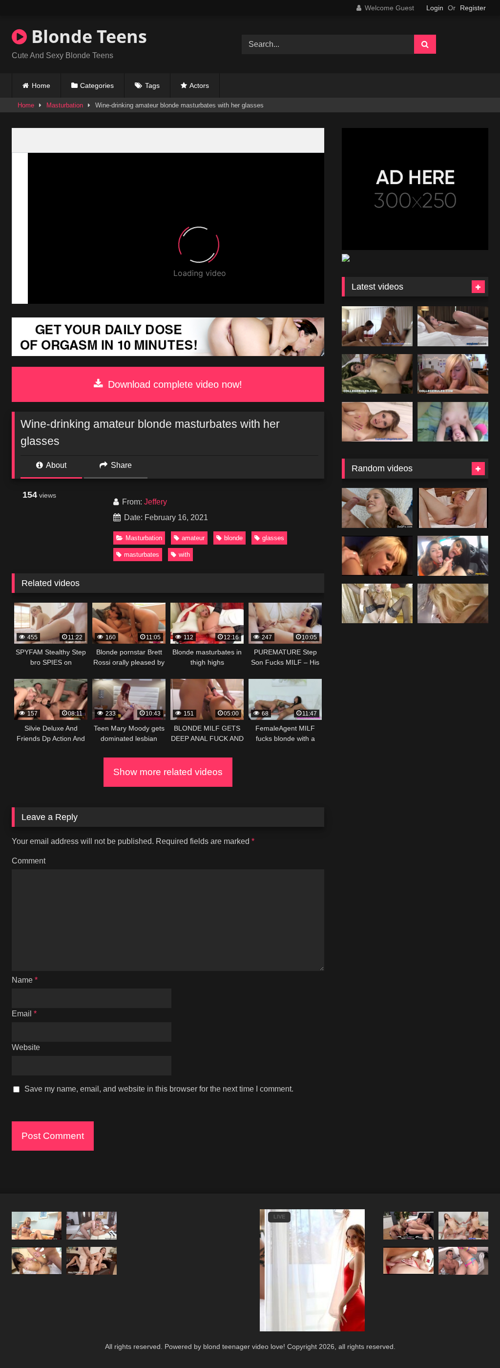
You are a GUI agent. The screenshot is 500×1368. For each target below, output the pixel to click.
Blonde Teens (87, 36)
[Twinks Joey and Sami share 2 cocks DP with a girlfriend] (463, 1226)
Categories (97, 85)
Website (26, 1047)
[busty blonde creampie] (408, 1261)
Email (24, 1014)
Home (41, 85)
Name (25, 980)
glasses (273, 538)
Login (434, 8)
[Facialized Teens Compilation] (377, 508)
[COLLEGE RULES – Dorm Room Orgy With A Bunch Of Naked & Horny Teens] (377, 374)
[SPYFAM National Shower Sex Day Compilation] (37, 1261)
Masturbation (64, 105)
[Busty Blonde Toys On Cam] (377, 604)
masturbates (141, 554)
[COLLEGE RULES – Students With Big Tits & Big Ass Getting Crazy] (452, 374)
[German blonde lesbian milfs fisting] (452, 604)
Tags (152, 85)
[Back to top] (469, 1338)
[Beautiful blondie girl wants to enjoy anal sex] (377, 556)
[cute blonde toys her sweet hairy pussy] (452, 508)
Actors (199, 85)
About (55, 465)
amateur (193, 538)
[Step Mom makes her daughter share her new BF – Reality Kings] (91, 1261)
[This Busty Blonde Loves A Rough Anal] (37, 1226)
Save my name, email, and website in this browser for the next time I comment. (158, 1089)
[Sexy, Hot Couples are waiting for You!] (168, 353)
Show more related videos (168, 772)
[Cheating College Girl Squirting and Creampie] (377, 422)
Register (473, 8)
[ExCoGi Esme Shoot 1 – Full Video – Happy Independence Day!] (452, 326)
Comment (28, 861)
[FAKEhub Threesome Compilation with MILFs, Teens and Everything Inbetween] (452, 556)
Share (120, 465)
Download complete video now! (173, 384)
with (184, 554)
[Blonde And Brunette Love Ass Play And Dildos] (408, 1226)
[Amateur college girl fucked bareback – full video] (452, 422)
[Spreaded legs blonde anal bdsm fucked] (91, 1226)
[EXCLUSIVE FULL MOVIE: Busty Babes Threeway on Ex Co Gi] (377, 326)
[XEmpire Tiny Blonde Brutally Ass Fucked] (463, 1261)
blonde (233, 538)
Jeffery (155, 502)
